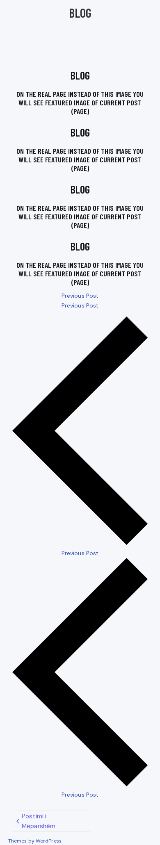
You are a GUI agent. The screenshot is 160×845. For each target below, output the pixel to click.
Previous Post (80, 295)
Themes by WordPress (35, 841)
